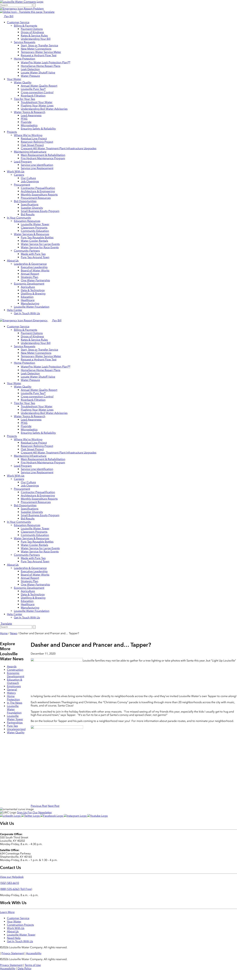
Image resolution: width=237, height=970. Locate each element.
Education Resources (27, 221)
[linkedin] (10, 815)
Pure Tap (12, 725)
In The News (14, 702)
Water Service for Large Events (40, 244)
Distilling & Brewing (33, 293)
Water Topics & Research (29, 112)
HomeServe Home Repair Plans (40, 66)
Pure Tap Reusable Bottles (37, 237)
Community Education (35, 230)
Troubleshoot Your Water (36, 102)
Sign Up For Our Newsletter (34, 812)
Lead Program (23, 161)
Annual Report (30, 273)
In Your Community (19, 217)
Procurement (22, 184)
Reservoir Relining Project (37, 141)
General (12, 689)
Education (27, 296)
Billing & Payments (25, 25)
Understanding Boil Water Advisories (44, 108)
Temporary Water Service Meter (41, 52)
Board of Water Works (35, 270)
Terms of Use (33, 965)
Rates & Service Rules (34, 35)
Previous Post (39, 805)
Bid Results (28, 214)
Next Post (53, 805)
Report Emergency (35, 320)
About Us (13, 260)
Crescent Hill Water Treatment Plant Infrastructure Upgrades (58, 148)
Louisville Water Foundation (31, 306)
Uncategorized (16, 729)
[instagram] (75, 815)
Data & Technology (33, 290)
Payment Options (32, 29)
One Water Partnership (35, 280)
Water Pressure (30, 75)
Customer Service (18, 22)
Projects (12, 132)
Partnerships (15, 722)
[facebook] (52, 815)
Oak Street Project (32, 145)
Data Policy (24, 968)
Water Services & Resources (31, 234)
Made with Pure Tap (33, 254)
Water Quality (22, 82)
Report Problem (33, 8)
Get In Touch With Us (27, 313)
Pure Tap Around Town (35, 257)
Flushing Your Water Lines (37, 105)
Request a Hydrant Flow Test (38, 55)
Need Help (13, 938)
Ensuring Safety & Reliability (38, 128)
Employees (14, 686)
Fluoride (26, 122)
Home (4, 633)
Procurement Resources (36, 197)
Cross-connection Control (37, 92)
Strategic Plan (29, 277)
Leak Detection (30, 69)
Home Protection (24, 58)
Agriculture (28, 287)
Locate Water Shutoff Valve (38, 72)
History (11, 692)
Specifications (29, 204)
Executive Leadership (34, 267)
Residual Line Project (34, 138)
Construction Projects (20, 924)
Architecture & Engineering (38, 191)
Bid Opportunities (25, 201)
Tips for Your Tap (24, 99)
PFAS (24, 118)
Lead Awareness (31, 115)
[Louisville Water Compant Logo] (21, 1)
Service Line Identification (37, 164)
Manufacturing (30, 303)
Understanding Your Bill (35, 38)
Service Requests (24, 42)
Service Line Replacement (37, 168)
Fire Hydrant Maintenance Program (43, 158)
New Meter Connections (36, 48)
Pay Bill (8, 16)
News (13, 633)
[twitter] (30, 815)
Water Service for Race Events (40, 247)
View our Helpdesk (12, 877)
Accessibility (33, 953)
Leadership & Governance (30, 263)
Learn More (7, 912)
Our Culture (28, 178)
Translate (48, 12)
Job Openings (30, 181)
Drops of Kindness (32, 32)
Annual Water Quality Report (39, 85)
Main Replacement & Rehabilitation (43, 155)
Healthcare (28, 300)
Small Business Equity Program (40, 211)
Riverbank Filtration (33, 95)
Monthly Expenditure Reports (39, 194)
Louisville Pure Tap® (33, 89)
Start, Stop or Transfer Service (39, 45)
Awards (11, 666)
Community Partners (27, 250)
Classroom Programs (34, 227)
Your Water (14, 79)
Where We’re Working (28, 135)
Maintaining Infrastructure (30, 151)
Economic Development (29, 283)
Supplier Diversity (32, 207)
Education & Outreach (14, 681)
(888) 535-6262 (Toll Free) (16, 889)
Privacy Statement (12, 953)
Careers (19, 174)
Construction (15, 669)
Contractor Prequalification (38, 188)
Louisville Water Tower (35, 224)
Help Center (14, 310)
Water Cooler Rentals (34, 240)
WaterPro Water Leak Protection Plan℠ (45, 62)
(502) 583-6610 (9, 883)
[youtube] (97, 815)
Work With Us (15, 171)
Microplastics (29, 125)
